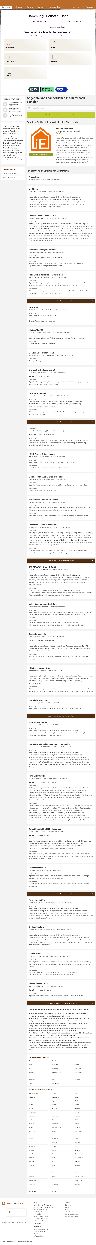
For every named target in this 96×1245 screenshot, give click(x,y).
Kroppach (31, 1099)
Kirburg (77, 1133)
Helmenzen (31, 1159)
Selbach (54, 1099)
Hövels (77, 1118)
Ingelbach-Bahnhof (33, 1087)
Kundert (31, 1148)
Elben (53, 1174)
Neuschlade (32, 1178)
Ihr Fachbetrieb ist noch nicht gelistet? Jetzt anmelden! (61, 997)
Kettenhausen (32, 1174)
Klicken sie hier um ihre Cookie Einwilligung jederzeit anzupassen (17, 1236)
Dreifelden (54, 1137)
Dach (67, 1202)
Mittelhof (77, 1121)
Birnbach (54, 1114)
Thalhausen (31, 1155)
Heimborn (31, 1114)
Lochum (54, 1140)
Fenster (30, 7)
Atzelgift (31, 1163)
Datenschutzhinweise (41, 1211)
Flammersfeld (78, 1125)
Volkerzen (31, 1133)
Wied (30, 1095)
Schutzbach (78, 1148)
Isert (30, 1137)
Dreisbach (77, 1144)
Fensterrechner (88, 7)
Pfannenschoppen (56, 1121)
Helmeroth (31, 1171)
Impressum (37, 1217)
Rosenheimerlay (56, 1163)
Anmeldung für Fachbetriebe (43, 1199)
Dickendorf (54, 1182)
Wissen (77, 1091)
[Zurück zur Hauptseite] (16, 1197)
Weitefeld (77, 1155)
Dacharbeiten (19, 7)
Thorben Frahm (69, 1034)
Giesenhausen (32, 1106)
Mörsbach (31, 1152)
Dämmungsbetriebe (40, 1204)
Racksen (31, 1167)
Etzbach (77, 1087)
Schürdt (54, 1155)
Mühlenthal (78, 1163)
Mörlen (53, 1159)
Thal (53, 1106)
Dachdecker (37, 1208)
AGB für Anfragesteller (41, 1213)
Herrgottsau (55, 1178)
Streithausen (32, 1140)
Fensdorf (54, 1087)
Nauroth (54, 1144)
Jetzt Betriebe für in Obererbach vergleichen (61, 295)
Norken (54, 1167)
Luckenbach (32, 1182)
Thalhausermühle (56, 1129)
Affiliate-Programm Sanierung (43, 1202)
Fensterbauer (38, 1206)
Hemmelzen (55, 1118)
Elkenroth (77, 1103)
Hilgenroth (54, 1095)
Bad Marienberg (79, 1152)
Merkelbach (31, 1103)
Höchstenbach (32, 1091)
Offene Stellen (38, 1230)
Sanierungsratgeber (71, 1208)
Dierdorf (54, 1186)
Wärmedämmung (8, 133)
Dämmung (6, 7)
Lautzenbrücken (79, 1171)
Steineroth (77, 1137)
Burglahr (77, 1167)
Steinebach (31, 1129)
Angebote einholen (9, 172)
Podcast (36, 1228)
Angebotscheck (55, 7)
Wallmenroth (78, 1182)
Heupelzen (54, 1103)
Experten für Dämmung (72, 1037)
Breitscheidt (55, 1133)
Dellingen (77, 1178)
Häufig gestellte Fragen (10, 167)
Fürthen (77, 1095)
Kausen (77, 1099)
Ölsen (53, 1152)
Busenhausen (55, 1091)
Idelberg (31, 1121)
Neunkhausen (78, 1110)
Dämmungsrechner (71, 7)
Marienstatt (31, 1144)
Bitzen (76, 1140)
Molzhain (77, 1106)
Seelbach (54, 1125)
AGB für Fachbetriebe (41, 1215)
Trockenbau (41, 7)
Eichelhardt (31, 1118)
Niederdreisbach (79, 1174)
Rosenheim (55, 1110)
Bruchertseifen (32, 1186)
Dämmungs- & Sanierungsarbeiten (47, 1042)
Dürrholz (77, 1114)
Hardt (76, 1129)
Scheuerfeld (78, 1159)
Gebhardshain (55, 1148)
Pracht (53, 1171)
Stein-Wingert (32, 1125)
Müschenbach (32, 1110)
